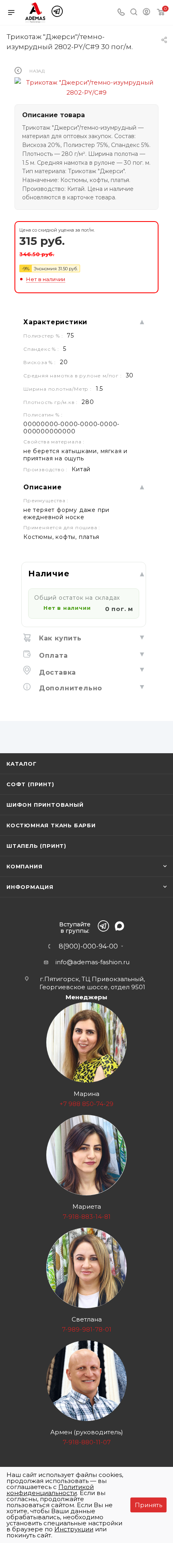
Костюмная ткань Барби (51, 825)
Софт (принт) (30, 784)
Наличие (49, 573)
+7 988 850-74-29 (86, 1104)
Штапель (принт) (36, 846)
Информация (30, 887)
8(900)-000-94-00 (88, 946)
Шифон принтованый (45, 805)
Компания (24, 866)
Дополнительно (69, 688)
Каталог (21, 763)
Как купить (59, 638)
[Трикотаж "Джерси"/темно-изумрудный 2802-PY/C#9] (86, 87)
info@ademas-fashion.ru (93, 962)
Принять (148, 1505)
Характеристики (55, 322)
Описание (42, 487)
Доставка (56, 672)
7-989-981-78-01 (86, 1329)
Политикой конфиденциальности (50, 1490)
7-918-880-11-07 (87, 1442)
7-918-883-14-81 (87, 1216)
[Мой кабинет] (146, 13)
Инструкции (73, 1529)
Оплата (52, 655)
